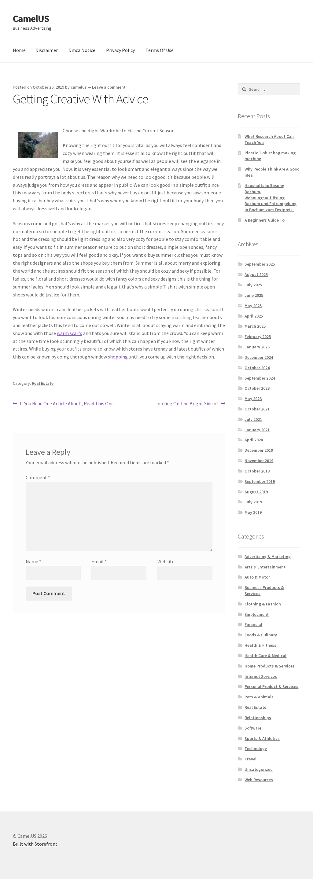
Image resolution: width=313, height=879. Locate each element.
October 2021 (257, 409)
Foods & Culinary (261, 635)
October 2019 (257, 471)
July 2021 (253, 419)
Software (253, 728)
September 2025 (260, 264)
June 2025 (254, 295)
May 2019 (253, 512)
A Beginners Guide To (265, 220)
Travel (250, 759)
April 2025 (254, 316)
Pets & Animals (259, 697)
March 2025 (255, 326)
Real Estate (42, 383)
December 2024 (259, 357)
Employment (257, 614)
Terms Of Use (159, 50)
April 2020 (254, 440)
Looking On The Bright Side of (186, 404)
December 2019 (259, 450)
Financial (253, 624)
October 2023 (257, 388)
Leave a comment (109, 87)
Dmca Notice (81, 50)
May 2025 (253, 305)
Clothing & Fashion (263, 604)
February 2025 (258, 336)
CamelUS (31, 19)
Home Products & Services (270, 666)
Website (166, 561)
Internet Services (261, 676)
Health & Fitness (260, 645)
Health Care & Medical (265, 655)
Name (33, 561)
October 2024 (257, 367)
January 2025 (257, 347)
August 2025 (256, 274)
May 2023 (253, 398)
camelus (79, 87)
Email (99, 561)
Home (19, 50)
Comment (38, 477)
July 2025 (253, 285)
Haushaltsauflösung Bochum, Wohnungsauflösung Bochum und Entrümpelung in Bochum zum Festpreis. (270, 197)
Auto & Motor (257, 577)
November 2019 (259, 460)
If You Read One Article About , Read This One (67, 404)
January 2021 (257, 429)
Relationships (258, 717)
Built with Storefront (35, 844)
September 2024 (260, 378)
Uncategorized (259, 769)
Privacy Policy (120, 50)
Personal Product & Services (271, 686)
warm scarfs (69, 333)
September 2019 (260, 481)
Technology (256, 748)
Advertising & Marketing (268, 556)
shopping (118, 357)
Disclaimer (46, 50)
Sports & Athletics (262, 738)
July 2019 (253, 502)
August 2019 (256, 492)
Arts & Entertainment (265, 567)
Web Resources (259, 779)
